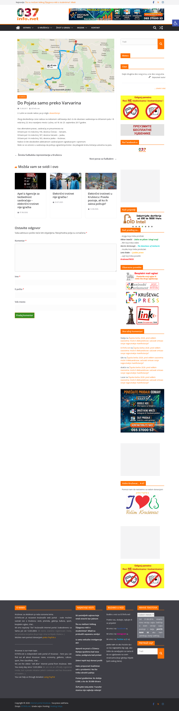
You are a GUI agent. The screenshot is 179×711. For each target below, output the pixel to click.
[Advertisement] (140, 186)
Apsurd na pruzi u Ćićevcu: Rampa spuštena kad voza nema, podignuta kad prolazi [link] (88, 651)
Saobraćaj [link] (22, 97)
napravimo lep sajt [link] (120, 648)
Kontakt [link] (95, 27)
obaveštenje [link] (54, 113)
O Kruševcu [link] (43, 27)
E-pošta (19, 289)
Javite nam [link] (110, 644)
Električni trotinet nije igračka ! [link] (63, 195)
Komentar (20, 240)
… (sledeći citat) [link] (160, 88)
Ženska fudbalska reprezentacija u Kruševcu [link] (38, 155)
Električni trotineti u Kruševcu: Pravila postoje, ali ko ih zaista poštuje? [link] (100, 199)
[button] (32, 28)
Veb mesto (20, 301)
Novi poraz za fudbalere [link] (103, 158)
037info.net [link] (35, 108)
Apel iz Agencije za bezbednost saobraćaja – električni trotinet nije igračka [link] (28, 200)
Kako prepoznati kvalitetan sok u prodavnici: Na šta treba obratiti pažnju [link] (88, 669)
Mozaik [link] (80, 27)
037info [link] (27, 27)
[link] (175, 23)
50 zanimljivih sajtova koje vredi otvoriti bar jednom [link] (47, 2)
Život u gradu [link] (63, 27)
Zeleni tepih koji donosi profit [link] (89, 660)
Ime (17, 276)
